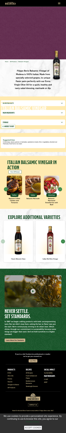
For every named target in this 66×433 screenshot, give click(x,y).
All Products (11, 387)
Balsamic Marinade (33, 198)
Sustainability (48, 373)
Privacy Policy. (32, 421)
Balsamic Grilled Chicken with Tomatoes (14, 200)
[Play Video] (33, 291)
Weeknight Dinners (32, 386)
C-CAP (46, 379)
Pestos (10, 379)
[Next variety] (63, 241)
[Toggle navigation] (59, 3)
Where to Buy (9, 126)
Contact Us (33, 405)
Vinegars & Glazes (13, 384)
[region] (33, 241)
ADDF (45, 382)
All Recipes (29, 373)
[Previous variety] (3, 241)
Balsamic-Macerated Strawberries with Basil (51, 201)
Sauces (10, 382)
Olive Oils (10, 376)
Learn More (33, 360)
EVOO (9, 373)
